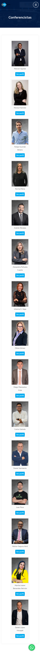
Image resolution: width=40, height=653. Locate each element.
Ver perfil (20, 74)
